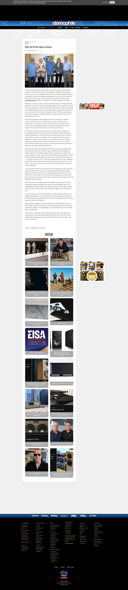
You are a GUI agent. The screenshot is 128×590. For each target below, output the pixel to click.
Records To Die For (54, 526)
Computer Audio (24, 548)
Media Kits (96, 534)
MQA (81, 534)
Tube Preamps (24, 532)
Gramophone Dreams (54, 539)
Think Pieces (82, 531)
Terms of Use (96, 537)
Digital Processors (25, 547)
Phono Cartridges (39, 528)
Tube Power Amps (25, 533)
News (72, 27)
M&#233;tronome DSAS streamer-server (61, 383)
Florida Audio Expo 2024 (70, 538)
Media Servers (24, 550)
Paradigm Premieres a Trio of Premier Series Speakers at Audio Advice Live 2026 (36, 385)
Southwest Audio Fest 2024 (70, 535)
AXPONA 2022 (68, 526)
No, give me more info (39, 2)
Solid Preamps (24, 535)
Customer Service (97, 531)
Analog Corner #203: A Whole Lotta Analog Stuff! (36, 324)
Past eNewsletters (83, 539)
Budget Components (40, 547)
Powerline (38, 536)
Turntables (38, 525)
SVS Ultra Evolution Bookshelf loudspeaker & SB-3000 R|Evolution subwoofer (61, 354)
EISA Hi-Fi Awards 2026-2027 (37, 352)
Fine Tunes (52, 561)
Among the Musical (54, 533)
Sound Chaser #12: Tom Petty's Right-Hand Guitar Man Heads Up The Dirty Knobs (61, 294)
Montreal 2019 (68, 533)
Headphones (38, 541)
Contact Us (96, 528)
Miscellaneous (39, 542)
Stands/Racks (38, 539)
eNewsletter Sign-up (98, 526)
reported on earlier (30, 100)
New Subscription (97, 541)
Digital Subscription (98, 542)
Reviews (43, 27)
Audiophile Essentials (84, 528)
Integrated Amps (24, 538)
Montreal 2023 (68, 530)
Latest (49, 234)
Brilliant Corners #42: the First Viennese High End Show (37, 414)
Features (52, 529)
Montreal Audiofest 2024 (70, 536)
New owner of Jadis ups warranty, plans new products (61, 263)
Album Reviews (53, 528)
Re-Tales (52, 545)
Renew (95, 544)
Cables (37, 533)
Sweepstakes (82, 543)
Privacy (95, 535)
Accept (112, 2)
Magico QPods (61, 323)
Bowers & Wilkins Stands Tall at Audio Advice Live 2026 (61, 414)
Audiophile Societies (98, 525)
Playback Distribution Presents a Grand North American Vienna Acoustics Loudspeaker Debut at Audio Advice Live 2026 (62, 475)
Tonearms (38, 526)
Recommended (51, 27)
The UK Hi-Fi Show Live (98, 532)
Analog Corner (53, 551)
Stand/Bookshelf (24, 526)
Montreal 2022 (68, 531)
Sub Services (96, 545)
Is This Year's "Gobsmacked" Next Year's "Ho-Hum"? (37, 474)
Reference (81, 526)
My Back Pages (53, 541)
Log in (102, 23)
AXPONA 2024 (68, 523)
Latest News (83, 536)
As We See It (52, 535)
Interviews (82, 529)
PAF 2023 (67, 541)
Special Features (83, 525)
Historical (81, 532)
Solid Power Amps (25, 536)
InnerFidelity (38, 551)
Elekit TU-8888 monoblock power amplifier (37, 263)
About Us (96, 529)
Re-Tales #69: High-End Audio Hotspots (61, 443)
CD (22, 544)
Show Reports (69, 522)
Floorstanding (24, 525)
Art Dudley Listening (54, 553)
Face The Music (53, 560)
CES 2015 (32, 42)
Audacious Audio (39, 548)
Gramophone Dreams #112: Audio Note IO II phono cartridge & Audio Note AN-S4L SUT (36, 294)
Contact (62, 567)
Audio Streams (53, 556)
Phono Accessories (40, 535)
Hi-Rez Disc (23, 545)
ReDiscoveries (53, 544)
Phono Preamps (24, 539)
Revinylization (53, 547)
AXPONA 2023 (68, 525)
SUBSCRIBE (29, 23)
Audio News (82, 537)
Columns (60, 27)
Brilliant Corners (53, 538)
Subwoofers (23, 528)
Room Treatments (39, 538)
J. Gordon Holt (39, 550)
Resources (85, 27)
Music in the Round (54, 557)
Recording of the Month (55, 525)
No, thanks (106, 2)
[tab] (49, 234)
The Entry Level (53, 558)
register (33, 228)
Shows (66, 27)
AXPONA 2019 (68, 528)
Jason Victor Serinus (30, 50)
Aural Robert (52, 536)
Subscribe (77, 27)
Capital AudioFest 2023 (70, 539)
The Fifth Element (53, 554)
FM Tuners (38, 529)
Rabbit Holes (53, 542)
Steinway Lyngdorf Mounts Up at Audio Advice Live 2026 (36, 444)
